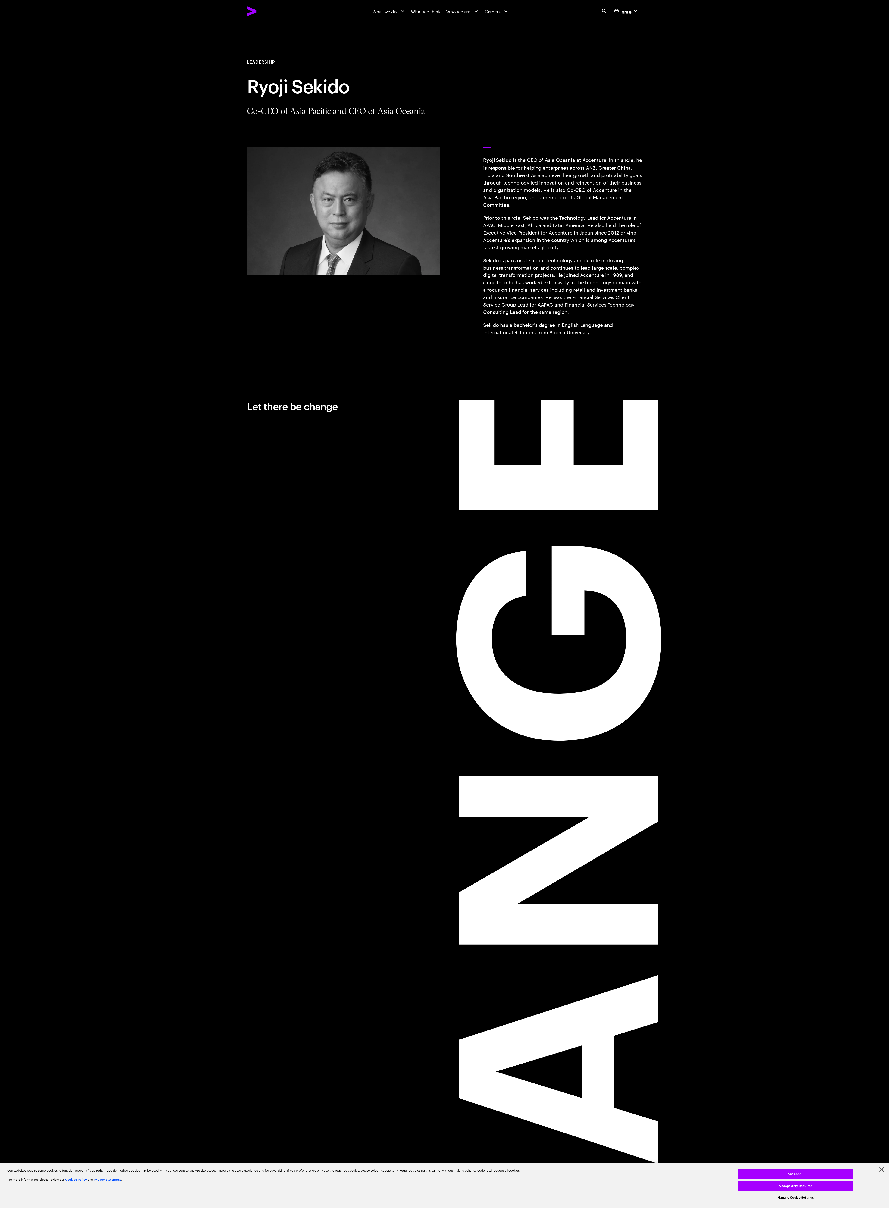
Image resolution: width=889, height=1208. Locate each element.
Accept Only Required (795, 1185)
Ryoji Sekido (497, 159)
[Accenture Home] (266, 11)
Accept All (796, 1173)
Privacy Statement (107, 1179)
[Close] (881, 1169)
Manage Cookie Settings (795, 1197)
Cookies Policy (76, 1179)
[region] (444, 1185)
